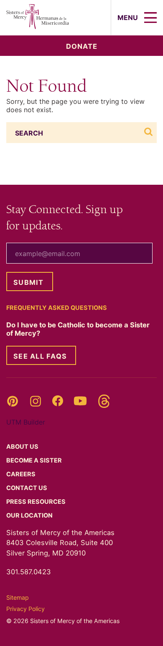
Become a (34, 460)
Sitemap (17, 597)
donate (81, 46)
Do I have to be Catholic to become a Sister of (78, 329)
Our (30, 515)
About (23, 446)
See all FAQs (40, 356)
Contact (27, 488)
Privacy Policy (25, 608)
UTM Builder (25, 422)
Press (36, 501)
